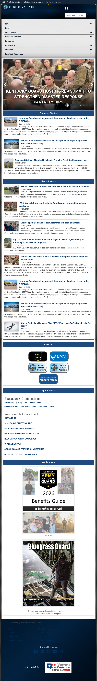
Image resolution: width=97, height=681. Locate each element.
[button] (55, 2)
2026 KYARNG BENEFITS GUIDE (18, 423)
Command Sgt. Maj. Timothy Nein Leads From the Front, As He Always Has (51, 160)
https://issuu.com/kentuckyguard (48, 613)
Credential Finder (28, 406)
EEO (40, 636)
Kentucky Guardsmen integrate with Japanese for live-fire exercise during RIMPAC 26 (54, 120)
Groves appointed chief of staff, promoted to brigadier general (50, 222)
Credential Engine (46, 406)
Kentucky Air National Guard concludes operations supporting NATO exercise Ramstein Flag (54, 142)
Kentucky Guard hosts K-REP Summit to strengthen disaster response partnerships (54, 258)
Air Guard (9, 49)
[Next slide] (91, 84)
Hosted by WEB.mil (32, 667)
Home (7, 23)
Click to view (48, 535)
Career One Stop (11, 406)
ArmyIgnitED (9, 402)
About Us (11, 633)
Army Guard (10, 45)
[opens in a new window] (66, 7)
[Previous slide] (5, 84)
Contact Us (9, 41)
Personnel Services (13, 36)
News (7, 28)
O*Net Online (35, 402)
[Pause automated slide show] (67, 105)
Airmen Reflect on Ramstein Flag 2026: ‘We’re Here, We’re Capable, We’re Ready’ (55, 324)
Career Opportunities (46, 640)
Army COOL (23, 402)
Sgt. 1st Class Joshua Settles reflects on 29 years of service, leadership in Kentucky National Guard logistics (48, 241)
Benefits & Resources (14, 54)
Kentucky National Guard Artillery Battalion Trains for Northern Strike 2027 (56, 186)
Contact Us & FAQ (45, 633)
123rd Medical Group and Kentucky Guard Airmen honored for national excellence (52, 204)
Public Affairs (10, 32)
